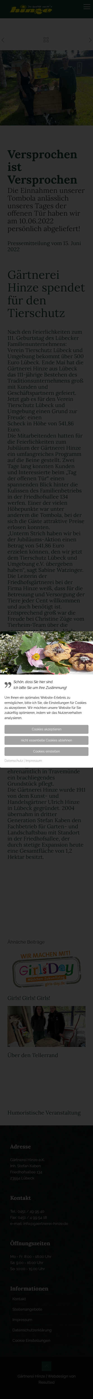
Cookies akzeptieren (46, 729)
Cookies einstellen (46, 751)
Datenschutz (14, 760)
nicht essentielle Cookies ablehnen (46, 740)
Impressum (34, 760)
